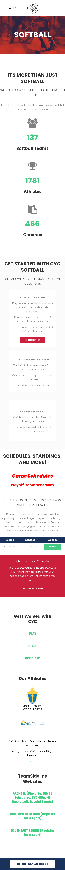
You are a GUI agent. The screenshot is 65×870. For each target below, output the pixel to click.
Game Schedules (32, 476)
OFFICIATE (32, 658)
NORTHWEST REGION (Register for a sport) (32, 816)
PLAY (32, 633)
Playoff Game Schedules (32, 485)
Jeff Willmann (29, 546)
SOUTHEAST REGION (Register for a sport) (32, 833)
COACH (33, 646)
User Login (32, 761)
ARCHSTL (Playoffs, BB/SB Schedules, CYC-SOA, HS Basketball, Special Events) (32, 798)
